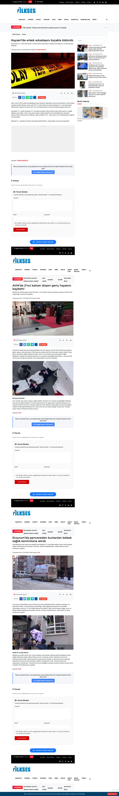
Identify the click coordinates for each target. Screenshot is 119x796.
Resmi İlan (74, 19)
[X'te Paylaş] (23, 97)
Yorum (16, 198)
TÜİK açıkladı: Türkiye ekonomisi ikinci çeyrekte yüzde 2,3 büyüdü (67, 279)
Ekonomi (46, 19)
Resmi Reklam (85, 19)
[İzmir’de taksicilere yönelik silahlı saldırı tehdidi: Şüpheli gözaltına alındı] (82, 48)
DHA (38, 298)
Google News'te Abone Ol (44, 172)
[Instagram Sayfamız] (100, 2)
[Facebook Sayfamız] (97, 2)
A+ (68, 93)
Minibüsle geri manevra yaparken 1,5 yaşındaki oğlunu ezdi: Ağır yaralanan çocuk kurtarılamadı (97, 67)
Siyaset (38, 19)
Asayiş (24, 34)
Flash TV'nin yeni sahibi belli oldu (44, 279)
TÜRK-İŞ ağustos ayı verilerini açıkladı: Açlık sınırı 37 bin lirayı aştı (51, 279)
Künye (89, 2)
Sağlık (66, 19)
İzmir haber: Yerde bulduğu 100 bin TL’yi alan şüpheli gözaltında (97, 94)
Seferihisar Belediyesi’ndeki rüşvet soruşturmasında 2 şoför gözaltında (97, 57)
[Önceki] (104, 27)
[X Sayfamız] (94, 2)
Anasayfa (61, 2)
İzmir (59, 19)
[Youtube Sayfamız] (105, 2)
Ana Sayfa (17, 34)
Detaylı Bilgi (81, 794)
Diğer (94, 19)
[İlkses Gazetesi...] (26, 10)
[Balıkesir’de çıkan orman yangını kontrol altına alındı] (82, 76)
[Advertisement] (76, 10)
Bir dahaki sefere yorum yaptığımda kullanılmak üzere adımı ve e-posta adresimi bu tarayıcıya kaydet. (42, 224)
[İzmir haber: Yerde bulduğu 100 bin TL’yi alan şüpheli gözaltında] (82, 93)
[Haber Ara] (106, 19)
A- (65, 93)
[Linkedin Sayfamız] (102, 2)
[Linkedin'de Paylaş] (34, 97)
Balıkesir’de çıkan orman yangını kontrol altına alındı (97, 76)
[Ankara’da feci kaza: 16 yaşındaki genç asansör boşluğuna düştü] (82, 84)
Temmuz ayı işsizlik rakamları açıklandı (61, 279)
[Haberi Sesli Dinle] (61, 93)
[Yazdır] (71, 93)
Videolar (77, 2)
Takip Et (42, 97)
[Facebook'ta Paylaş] (19, 97)
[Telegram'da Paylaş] (30, 97)
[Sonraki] (106, 27)
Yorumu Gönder (20, 229)
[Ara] (104, 41)
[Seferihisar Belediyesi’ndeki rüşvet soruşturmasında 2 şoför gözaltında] (82, 57)
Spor (53, 19)
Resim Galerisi (69, 2)
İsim (15, 214)
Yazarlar (83, 2)
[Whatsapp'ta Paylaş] (27, 97)
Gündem (30, 19)
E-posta (47, 214)
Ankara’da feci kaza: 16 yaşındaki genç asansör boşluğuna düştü (96, 85)
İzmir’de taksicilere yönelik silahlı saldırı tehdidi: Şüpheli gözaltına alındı (97, 48)
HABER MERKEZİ (41, 49)
